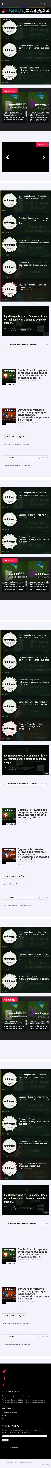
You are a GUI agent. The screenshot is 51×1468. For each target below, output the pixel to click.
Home (4, 26)
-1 (8, 1371)
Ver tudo (44, 344)
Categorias (13, 26)
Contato (4, 1419)
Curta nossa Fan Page (10, 1447)
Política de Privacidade (9, 1412)
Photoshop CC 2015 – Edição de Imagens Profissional (28, 1400)
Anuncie (4, 1415)
